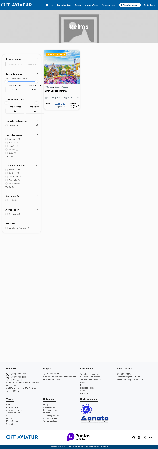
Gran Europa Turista (56, 90)
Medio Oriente (12, 421)
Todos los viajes (64, 5)
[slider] (6, 81)
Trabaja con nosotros (89, 374)
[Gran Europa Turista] (62, 83)
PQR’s (82, 382)
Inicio (49, 5)
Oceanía (9, 424)
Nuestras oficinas (87, 388)
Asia (8, 415)
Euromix (46, 413)
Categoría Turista (61, 87)
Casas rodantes (50, 418)
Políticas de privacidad (90, 377)
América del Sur (13, 413)
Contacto (149, 5)
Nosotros (84, 393)
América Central (13, 407)
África (8, 404)
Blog (82, 385)
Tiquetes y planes (130, 5)
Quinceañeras (91, 5)
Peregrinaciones (109, 5)
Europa (78, 5)
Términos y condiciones (90, 379)
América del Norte (14, 410)
